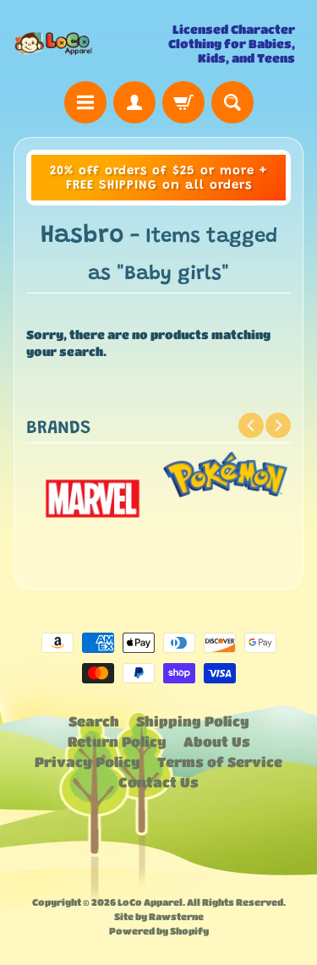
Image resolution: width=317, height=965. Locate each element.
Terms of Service (219, 762)
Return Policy (117, 741)
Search (93, 721)
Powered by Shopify (159, 930)
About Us (216, 741)
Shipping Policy (192, 721)
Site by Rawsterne (159, 916)
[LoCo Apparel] (86, 43)
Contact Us (158, 782)
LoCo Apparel (150, 901)
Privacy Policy (87, 762)
